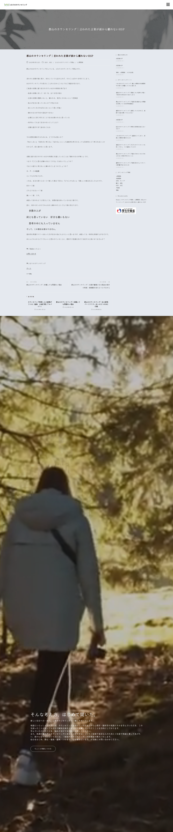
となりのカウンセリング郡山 (64, 62)
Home (118, 200)
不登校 (118, 188)
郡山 (30, 273)
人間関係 (80, 62)
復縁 (117, 190)
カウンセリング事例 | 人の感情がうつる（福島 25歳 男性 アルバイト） (40, 304)
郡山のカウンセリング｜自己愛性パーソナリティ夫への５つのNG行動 (96, 304)
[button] (168, 4)
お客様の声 (119, 58)
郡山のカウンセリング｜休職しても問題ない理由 (68, 303)
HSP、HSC (48, 62)
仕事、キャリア (120, 181)
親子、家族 (119, 183)
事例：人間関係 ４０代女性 (124, 72)
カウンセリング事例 (127, 200)
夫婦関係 (118, 178)
